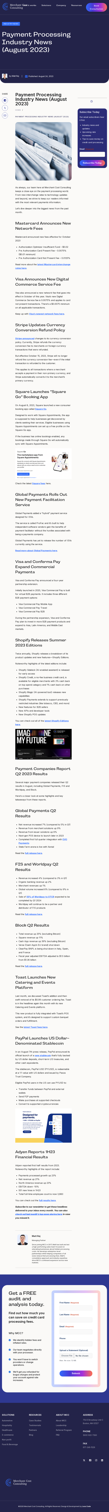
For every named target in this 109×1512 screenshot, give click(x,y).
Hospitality (7, 1425)
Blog (31, 1435)
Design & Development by (76, 1506)
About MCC (61, 1420)
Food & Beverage (10, 1444)
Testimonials (35, 1425)
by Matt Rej (14, 76)
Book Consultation (96, 7)
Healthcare (7, 1430)
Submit (76, 1373)
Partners (33, 1430)
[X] (5, 108)
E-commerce (8, 1435)
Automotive (7, 1420)
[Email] (5, 116)
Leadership (61, 1425)
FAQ (57, 1435)
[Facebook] (5, 100)
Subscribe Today (92, 163)
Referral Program (64, 1430)
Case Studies (35, 1420)
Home (18, 110)
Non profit (6, 1439)
